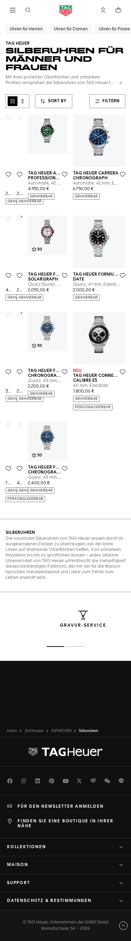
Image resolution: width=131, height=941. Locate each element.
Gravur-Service (83, 625)
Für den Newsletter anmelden (60, 807)
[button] (103, 10)
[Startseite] (65, 10)
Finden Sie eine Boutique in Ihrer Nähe (65, 823)
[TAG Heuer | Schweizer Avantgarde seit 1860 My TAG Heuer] (65, 752)
